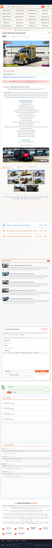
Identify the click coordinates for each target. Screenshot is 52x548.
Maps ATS (45, 10)
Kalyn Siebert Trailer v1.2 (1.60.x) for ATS (11, 453)
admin (10, 36)
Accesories (17, 198)
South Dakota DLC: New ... (9, 419)
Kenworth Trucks (6, 16)
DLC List (19, 6)
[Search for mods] (42, 7)
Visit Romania (23, 540)
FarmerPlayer (17, 540)
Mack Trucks (6, 22)
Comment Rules (42, 374)
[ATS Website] (2, 545)
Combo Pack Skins (32, 10)
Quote (15, 392)
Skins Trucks (19, 22)
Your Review (6, 350)
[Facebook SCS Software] (5, 545)
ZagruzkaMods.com (10, 540)
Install (13, 6)
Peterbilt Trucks (7, 10)
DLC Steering (26, 198)
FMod (13, 198)
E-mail (5, 345)
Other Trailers (19, 19)
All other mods (45, 22)
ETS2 (43, 94)
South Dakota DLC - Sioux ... (9, 414)
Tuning (21, 198)
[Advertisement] (26, 212)
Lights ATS (32, 22)
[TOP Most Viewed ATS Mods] (8, 7)
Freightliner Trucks (6, 13)
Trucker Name (7, 340)
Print (28, 36)
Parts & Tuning (32, 13)
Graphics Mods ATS (45, 19)
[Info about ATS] (23, 7)
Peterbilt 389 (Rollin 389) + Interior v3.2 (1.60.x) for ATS (13, 468)
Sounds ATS (32, 25)
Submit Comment (43, 371)
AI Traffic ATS (45, 16)
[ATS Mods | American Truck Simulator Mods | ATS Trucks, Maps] (2, 7)
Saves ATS (45, 13)
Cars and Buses (19, 10)
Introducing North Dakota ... (9, 408)
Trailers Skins (19, 25)
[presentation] (4, 352)
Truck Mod (31, 198)
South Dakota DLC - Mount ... (9, 403)
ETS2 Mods (3, 540)
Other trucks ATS (19, 13)
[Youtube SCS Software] (10, 545)
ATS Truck (35, 198)
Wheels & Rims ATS (32, 19)
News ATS (45, 25)
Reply (10, 392)
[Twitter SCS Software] (7, 545)
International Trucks (6, 25)
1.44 (39, 198)
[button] (4, 352)
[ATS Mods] (6, 7)
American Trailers (19, 16)
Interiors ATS (32, 16)
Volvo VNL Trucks (7, 19)
